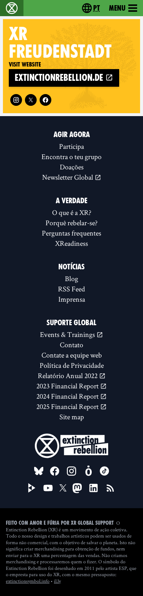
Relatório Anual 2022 (68, 375)
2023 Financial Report (68, 386)
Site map (71, 416)
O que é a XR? (71, 212)
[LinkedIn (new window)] (93, 488)
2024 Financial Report (68, 396)
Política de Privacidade (72, 365)
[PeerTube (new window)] (32, 488)
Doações (72, 167)
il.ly (57, 581)
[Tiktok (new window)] (104, 471)
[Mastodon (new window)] (77, 488)
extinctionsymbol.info (28, 581)
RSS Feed (71, 289)
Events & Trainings (68, 334)
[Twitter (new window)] (31, 100)
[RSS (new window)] (110, 488)
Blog (71, 278)
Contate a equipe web (71, 355)
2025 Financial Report (68, 406)
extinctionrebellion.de (60, 77)
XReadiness (71, 243)
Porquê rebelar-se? (71, 222)
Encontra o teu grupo (71, 156)
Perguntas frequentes (71, 233)
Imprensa (71, 299)
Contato (71, 344)
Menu (117, 8)
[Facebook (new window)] (45, 100)
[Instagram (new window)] (16, 100)
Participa (71, 146)
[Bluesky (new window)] (39, 471)
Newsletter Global (68, 177)
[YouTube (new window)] (48, 488)
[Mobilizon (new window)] (88, 471)
